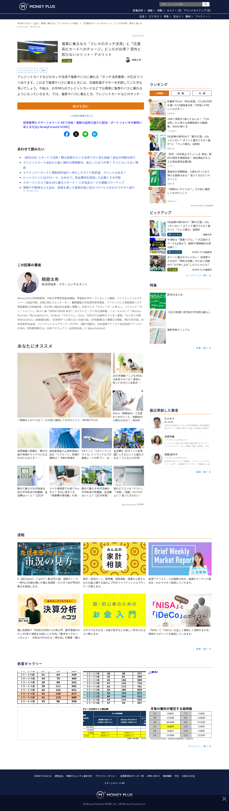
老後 (166, 16)
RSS (177, 775)
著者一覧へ (202, 471)
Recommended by (129, 504)
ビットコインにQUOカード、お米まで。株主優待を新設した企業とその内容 (72, 177)
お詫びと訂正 (188, 775)
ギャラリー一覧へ (199, 746)
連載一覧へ (202, 648)
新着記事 (138, 10)
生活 (141, 16)
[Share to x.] (76, 134)
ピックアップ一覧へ (197, 275)
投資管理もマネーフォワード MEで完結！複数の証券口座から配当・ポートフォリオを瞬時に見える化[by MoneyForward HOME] (82, 124)
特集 (159, 10)
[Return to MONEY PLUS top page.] (37, 6)
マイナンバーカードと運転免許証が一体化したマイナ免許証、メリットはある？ (74, 172)
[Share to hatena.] (95, 134)
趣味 (188, 16)
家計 (44, 70)
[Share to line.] (85, 134)
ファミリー (201, 16)
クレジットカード (27, 70)
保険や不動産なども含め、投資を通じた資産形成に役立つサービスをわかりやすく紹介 (79, 187)
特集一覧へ (202, 347)
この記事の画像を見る (80, 115)
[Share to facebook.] (67, 134)
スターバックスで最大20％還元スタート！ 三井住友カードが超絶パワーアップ (73, 182)
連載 (150, 10)
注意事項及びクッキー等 (132, 775)
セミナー (174, 10)
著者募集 (167, 775)
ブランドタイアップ (196, 10)
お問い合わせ (153, 775)
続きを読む (81, 106)
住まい (177, 16)
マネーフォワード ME (114, 783)
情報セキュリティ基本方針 (79, 775)
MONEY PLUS (23, 23)
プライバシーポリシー (106, 775)
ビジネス (154, 16)
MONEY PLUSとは (43, 775)
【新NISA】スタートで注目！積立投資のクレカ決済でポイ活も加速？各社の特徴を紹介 (79, 157)
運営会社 (59, 775)
